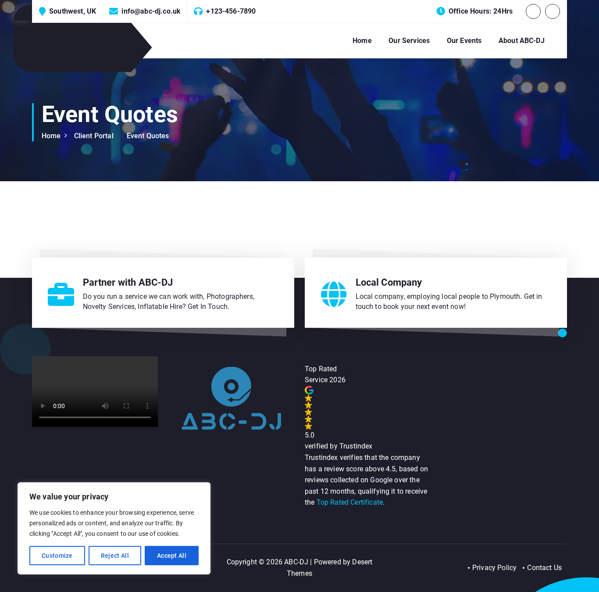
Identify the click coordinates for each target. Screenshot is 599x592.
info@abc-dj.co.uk (151, 11)
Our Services (409, 40)
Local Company (389, 282)
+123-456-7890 (231, 11)
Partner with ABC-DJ (128, 282)
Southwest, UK (72, 11)
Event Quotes (148, 136)
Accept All (171, 555)
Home (362, 40)
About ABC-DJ (522, 40)
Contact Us (544, 567)
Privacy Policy (494, 567)
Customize (57, 555)
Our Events (464, 40)
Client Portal (94, 136)
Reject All (115, 555)
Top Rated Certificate (350, 502)
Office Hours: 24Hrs (481, 11)
